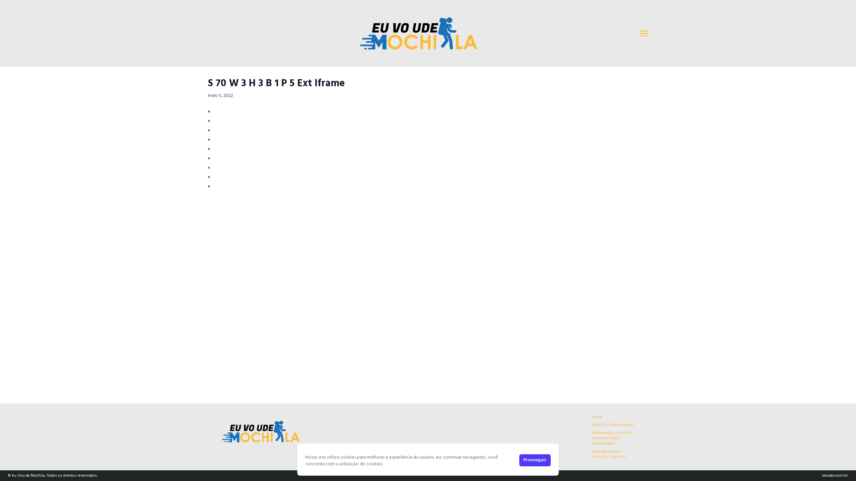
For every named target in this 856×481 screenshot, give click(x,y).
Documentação (605, 438)
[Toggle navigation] (644, 33)
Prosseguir (535, 460)
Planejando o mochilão (612, 433)
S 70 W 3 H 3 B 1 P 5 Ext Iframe (276, 83)
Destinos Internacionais (613, 425)
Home (597, 417)
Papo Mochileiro (606, 451)
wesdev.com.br (835, 475)
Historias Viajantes (609, 457)
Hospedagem (604, 443)
